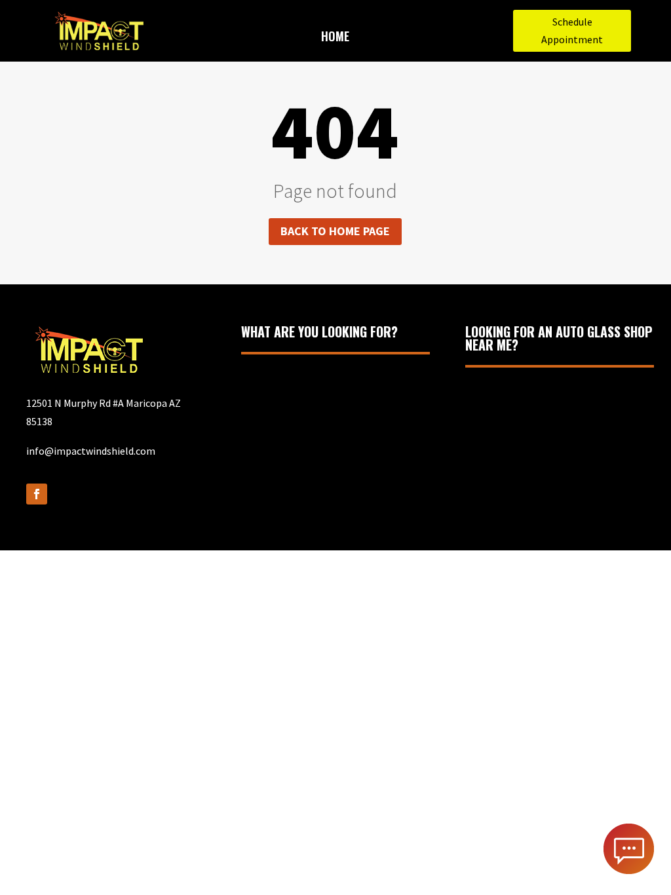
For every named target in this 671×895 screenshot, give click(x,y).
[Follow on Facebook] (36, 494)
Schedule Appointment (572, 30)
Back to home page (335, 230)
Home (335, 38)
